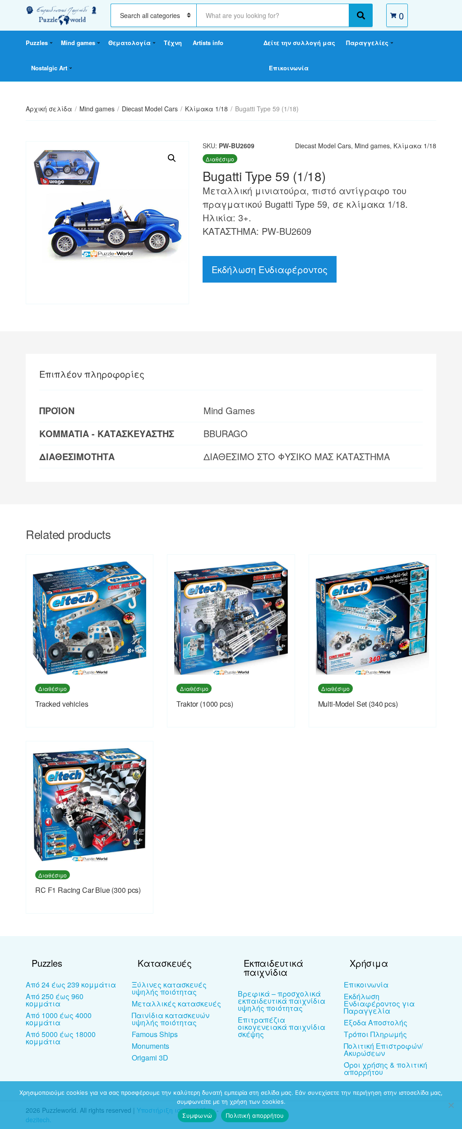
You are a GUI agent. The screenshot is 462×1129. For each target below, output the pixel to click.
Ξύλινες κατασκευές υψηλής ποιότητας (169, 988)
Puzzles (37, 42)
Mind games (78, 42)
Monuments (150, 1046)
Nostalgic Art (49, 68)
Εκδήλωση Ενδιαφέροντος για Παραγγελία (379, 1003)
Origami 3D (150, 1057)
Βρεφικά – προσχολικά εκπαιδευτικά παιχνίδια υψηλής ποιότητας (281, 1000)
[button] (172, 158)
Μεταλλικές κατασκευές (176, 1003)
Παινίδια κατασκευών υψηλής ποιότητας (170, 1019)
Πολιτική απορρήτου (255, 1115)
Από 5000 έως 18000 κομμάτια (61, 1038)
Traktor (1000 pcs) (204, 704)
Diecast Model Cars (150, 108)
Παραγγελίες (367, 42)
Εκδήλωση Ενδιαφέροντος (270, 269)
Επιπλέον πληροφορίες (91, 373)
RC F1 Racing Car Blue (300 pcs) (88, 890)
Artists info (208, 42)
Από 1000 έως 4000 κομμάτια (59, 1019)
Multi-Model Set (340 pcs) (358, 704)
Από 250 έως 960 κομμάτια (54, 1000)
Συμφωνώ (197, 1115)
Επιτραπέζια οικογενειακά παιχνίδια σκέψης (281, 1027)
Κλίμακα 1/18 (206, 108)
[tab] (91, 374)
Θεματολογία (129, 42)
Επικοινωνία (289, 68)
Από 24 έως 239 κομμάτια (71, 984)
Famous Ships (155, 1034)
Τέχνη (173, 42)
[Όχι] (450, 1105)
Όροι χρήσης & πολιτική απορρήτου (385, 1068)
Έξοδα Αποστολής (375, 1022)
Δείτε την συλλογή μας (299, 42)
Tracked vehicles (61, 704)
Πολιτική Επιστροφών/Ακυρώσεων (383, 1049)
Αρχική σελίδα (49, 108)
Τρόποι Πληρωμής (375, 1034)
